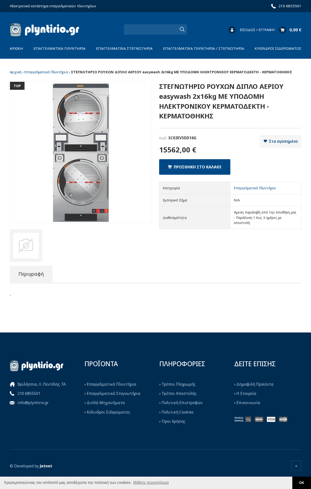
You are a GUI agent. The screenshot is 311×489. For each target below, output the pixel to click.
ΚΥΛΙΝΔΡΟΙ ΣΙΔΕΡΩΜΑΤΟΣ (278, 48)
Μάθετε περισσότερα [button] (151, 483)
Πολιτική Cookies (178, 412)
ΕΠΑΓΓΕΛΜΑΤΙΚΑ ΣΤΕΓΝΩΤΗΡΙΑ (124, 48)
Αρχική (15, 72)
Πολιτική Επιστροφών (182, 402)
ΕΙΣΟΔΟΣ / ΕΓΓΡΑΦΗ (257, 29)
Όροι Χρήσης (173, 421)
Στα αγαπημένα (282, 141)
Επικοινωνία (248, 402)
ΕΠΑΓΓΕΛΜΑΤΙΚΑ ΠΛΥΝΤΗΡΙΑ (60, 48)
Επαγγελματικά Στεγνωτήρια (113, 393)
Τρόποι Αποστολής (179, 393)
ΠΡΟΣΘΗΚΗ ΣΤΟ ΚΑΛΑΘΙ (196, 167)
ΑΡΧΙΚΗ (16, 48)
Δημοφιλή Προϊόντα (255, 384)
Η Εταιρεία (246, 393)
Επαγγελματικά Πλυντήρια (46, 72)
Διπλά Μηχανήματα (106, 402)
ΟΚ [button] (301, 483)
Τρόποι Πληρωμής (179, 384)
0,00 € (295, 30)
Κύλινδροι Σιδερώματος (108, 412)
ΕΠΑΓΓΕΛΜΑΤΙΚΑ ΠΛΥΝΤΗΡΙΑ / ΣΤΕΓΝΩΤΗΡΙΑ (203, 48)
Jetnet (46, 466)
